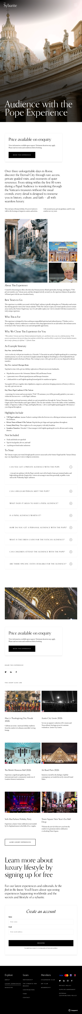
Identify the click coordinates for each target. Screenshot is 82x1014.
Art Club (44, 983)
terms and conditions (52, 948)
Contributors (29, 990)
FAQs (25, 993)
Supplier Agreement (67, 989)
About (7, 980)
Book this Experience (22, 155)
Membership (46, 987)
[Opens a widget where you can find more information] (73, 1010)
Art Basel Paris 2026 (50, 770)
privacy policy (42, 948)
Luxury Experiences (13, 983)
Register (41, 943)
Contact (26, 997)
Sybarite (10, 5)
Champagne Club (48, 980)
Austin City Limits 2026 (52, 718)
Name (10, 917)
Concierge (45, 991)
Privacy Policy (65, 985)
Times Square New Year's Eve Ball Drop (56, 820)
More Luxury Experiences (20, 842)
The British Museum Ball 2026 (18, 770)
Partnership (28, 980)
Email (10, 927)
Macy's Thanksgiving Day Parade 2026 (19, 719)
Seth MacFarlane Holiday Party (18, 819)
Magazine (9, 987)
